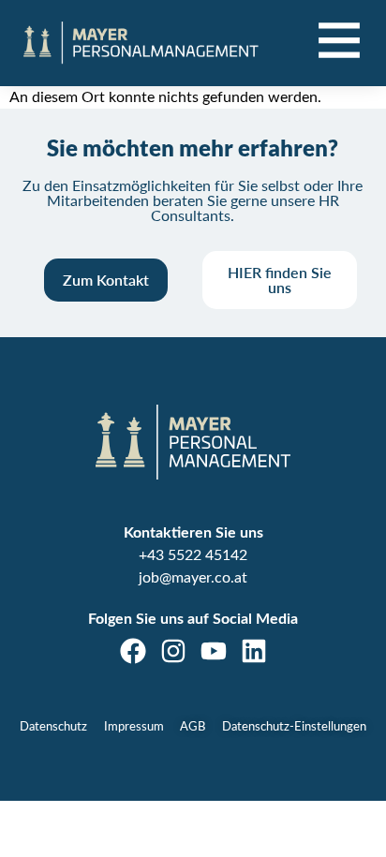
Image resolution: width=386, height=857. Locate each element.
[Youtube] (213, 651)
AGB (192, 727)
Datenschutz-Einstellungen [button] (294, 727)
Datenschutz (53, 727)
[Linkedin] (254, 651)
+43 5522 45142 (193, 555)
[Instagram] (173, 651)
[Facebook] (133, 651)
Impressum (134, 727)
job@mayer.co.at (193, 577)
